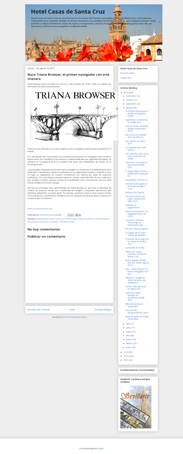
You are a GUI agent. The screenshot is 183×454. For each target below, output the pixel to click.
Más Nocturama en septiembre (134, 305)
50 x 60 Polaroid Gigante (136, 228)
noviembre (131, 96)
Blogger (100, 448)
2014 (126, 352)
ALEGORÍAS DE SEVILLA (136, 180)
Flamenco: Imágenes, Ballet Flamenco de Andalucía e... (135, 280)
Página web (125, 77)
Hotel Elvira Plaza (47, 215)
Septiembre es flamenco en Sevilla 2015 (136, 121)
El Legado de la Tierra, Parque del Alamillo (135, 233)
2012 (126, 360)
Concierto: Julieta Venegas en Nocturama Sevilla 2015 (134, 296)
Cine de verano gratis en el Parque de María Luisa (136, 186)
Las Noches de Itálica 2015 (135, 142)
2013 (126, 356)
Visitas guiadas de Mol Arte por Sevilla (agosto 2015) (137, 262)
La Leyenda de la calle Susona (135, 148)
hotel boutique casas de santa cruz (80, 218)
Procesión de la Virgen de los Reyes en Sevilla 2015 (137, 241)
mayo (129, 331)
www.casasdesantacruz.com (39, 208)
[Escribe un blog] (71, 215)
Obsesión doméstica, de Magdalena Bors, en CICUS (136, 214)
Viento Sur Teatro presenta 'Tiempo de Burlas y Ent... (136, 254)
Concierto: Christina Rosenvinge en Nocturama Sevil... (134, 222)
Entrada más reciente (38, 309)
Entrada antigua (103, 309)
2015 (126, 92)
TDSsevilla (63, 221)
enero (129, 347)
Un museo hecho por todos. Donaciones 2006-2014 (135, 199)
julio (128, 323)
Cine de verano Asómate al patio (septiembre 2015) (136, 128)
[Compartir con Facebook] (76, 215)
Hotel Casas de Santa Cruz (68, 11)
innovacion (43, 221)
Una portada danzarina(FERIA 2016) (136, 311)
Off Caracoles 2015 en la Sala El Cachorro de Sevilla (136, 156)
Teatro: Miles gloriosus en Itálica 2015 (136, 287)
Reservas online (127, 73)
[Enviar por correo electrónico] (68, 215)
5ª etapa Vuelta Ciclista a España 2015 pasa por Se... (136, 173)
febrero (129, 343)
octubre (130, 99)
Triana (72, 221)
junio (128, 327)
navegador (53, 221)
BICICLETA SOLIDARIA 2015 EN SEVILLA (135, 136)
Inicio (72, 309)
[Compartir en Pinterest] (79, 215)
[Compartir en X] (74, 215)
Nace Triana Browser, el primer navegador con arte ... (136, 271)
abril (128, 335)
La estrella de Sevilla (134, 247)
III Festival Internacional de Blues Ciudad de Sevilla (136, 113)
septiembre (131, 103)
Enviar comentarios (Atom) (75, 317)
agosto (129, 107)
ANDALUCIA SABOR (134, 192)
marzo (129, 339)
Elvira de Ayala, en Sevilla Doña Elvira (136, 317)
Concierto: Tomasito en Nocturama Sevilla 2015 (136, 165)
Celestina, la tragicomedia (132, 206)
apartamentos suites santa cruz (50, 218)
